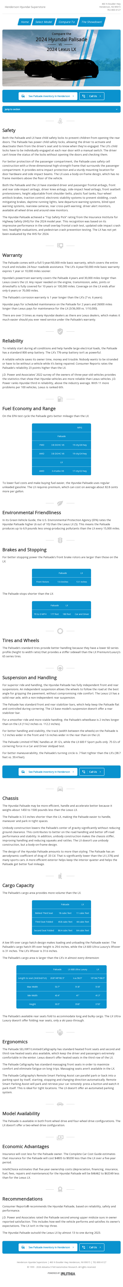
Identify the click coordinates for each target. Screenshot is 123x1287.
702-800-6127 (114, 9)
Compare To (66, 22)
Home (25, 22)
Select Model (43, 22)
